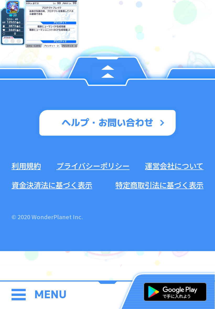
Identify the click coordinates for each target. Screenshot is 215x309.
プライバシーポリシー (93, 165)
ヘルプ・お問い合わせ (107, 122)
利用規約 (26, 165)
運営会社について (174, 165)
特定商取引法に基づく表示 (159, 184)
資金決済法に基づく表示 (52, 184)
